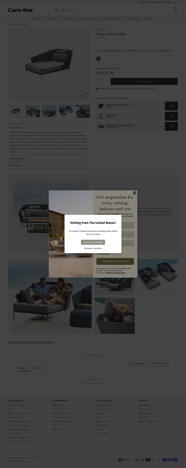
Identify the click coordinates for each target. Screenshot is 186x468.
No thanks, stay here (93, 248)
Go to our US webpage (93, 242)
